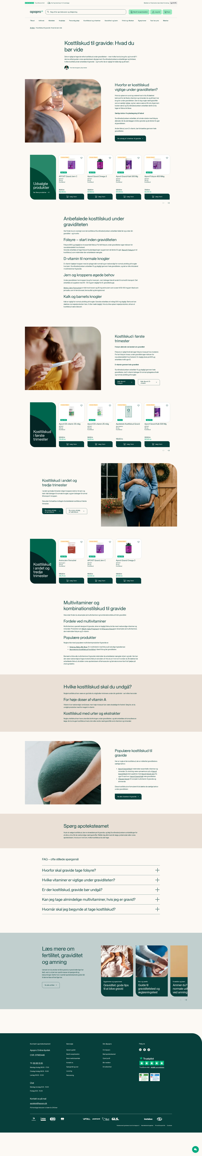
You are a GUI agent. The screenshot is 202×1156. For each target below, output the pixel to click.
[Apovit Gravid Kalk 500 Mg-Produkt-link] (129, 177)
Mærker (165, 21)
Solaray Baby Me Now (78, 647)
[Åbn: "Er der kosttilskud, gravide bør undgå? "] (101, 890)
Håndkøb (51, 21)
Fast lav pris (154, 21)
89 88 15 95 (38, 1063)
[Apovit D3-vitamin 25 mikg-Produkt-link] (100, 424)
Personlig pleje (74, 21)
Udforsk (41, 21)
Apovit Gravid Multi (125, 769)
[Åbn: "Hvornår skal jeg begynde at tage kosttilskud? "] (101, 909)
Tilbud (32, 21)
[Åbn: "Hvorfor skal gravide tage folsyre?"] (101, 870)
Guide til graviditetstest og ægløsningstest (149, 988)
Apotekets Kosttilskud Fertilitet (83, 649)
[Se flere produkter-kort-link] (43, 177)
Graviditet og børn (111, 21)
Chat (32, 1083)
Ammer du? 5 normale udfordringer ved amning (186, 988)
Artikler (32, 28)
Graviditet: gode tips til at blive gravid (116, 987)
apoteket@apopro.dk (38, 1103)
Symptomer (142, 21)
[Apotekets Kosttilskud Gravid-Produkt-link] (129, 424)
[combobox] (86, 11)
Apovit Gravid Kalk (136, 776)
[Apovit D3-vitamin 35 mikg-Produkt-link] (72, 424)
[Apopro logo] (36, 12)
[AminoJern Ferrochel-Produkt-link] (72, 561)
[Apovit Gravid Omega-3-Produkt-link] (100, 177)
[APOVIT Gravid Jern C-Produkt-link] (72, 177)
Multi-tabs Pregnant (90, 629)
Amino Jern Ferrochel (72, 288)
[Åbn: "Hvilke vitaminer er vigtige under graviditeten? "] (101, 880)
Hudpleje (62, 21)
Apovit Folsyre (128, 250)
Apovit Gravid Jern (148, 774)
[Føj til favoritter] (81, 158)
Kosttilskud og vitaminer (92, 21)
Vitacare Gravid (108, 629)
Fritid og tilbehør (128, 21)
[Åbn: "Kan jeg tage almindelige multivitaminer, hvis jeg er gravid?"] (101, 899)
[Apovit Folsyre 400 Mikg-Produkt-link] (157, 177)
